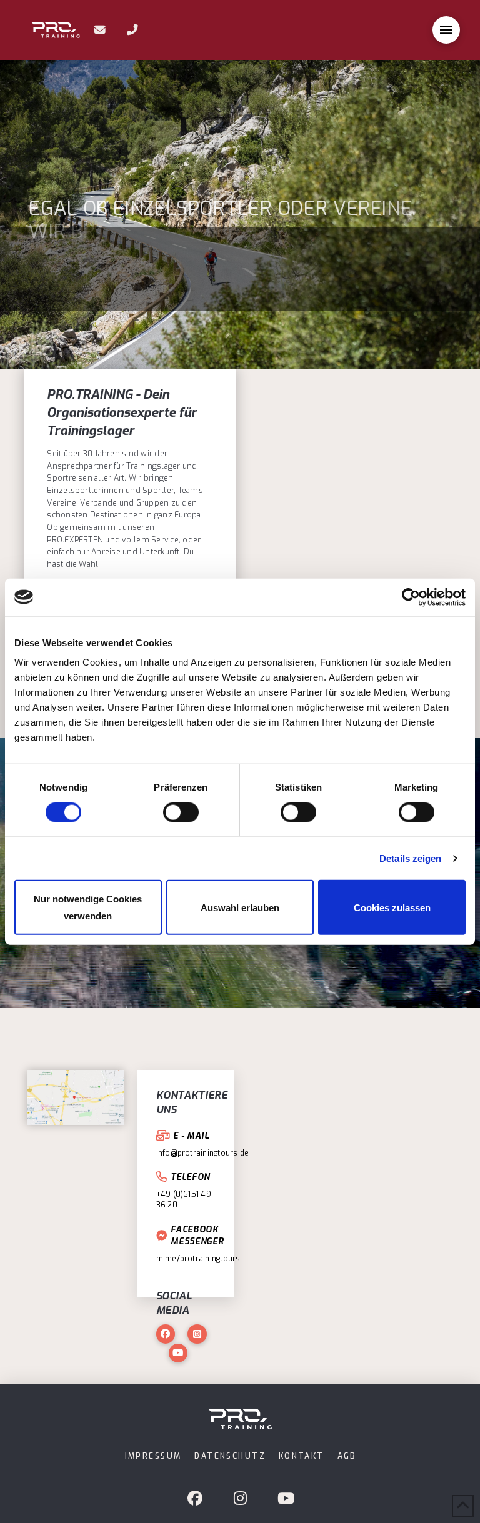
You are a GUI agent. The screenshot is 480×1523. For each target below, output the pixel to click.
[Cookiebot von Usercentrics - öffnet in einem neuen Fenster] (411, 596)
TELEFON (190, 1176)
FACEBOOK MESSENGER (197, 1235)
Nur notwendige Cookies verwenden (88, 907)
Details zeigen (410, 857)
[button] (446, 30)
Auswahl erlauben (240, 907)
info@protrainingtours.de (202, 1153)
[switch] (181, 812)
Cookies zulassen (392, 907)
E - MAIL (191, 1135)
